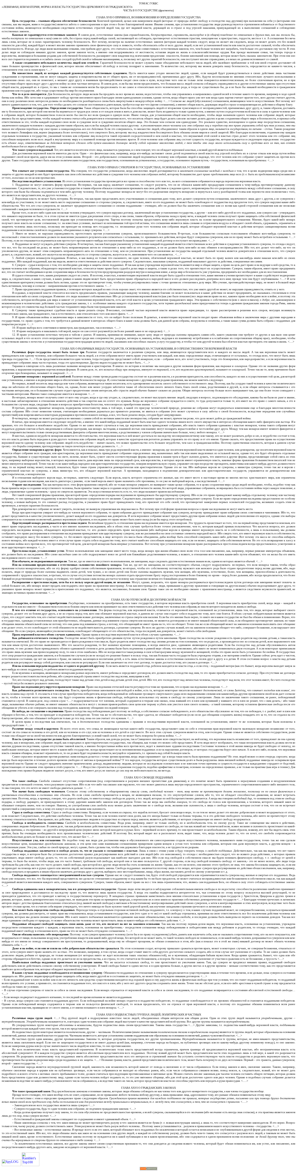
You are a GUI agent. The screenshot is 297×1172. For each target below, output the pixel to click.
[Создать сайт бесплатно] (148, 1169)
